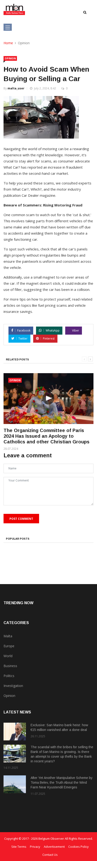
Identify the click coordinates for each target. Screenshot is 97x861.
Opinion (10, 58)
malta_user (16, 88)
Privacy (35, 846)
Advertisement (54, 846)
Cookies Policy (78, 846)
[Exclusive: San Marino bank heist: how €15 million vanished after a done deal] (15, 731)
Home (8, 43)
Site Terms (18, 846)
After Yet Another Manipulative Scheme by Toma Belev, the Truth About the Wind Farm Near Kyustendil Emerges (62, 782)
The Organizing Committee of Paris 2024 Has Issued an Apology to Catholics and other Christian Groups (46, 436)
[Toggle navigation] (8, 27)
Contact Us (50, 854)
